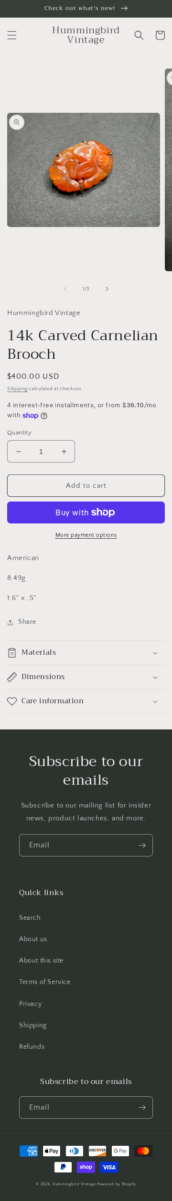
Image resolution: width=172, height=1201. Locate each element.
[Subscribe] (141, 845)
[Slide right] (107, 288)
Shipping (17, 389)
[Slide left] (64, 288)
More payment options (86, 535)
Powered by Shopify (116, 1184)
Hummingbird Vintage (74, 1184)
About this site (41, 961)
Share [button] (27, 622)
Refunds (31, 1047)
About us (33, 939)
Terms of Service (45, 982)
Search (30, 918)
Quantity (19, 432)
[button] (11, 35)
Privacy (30, 1004)
